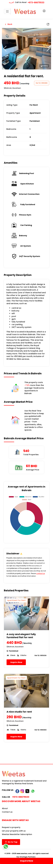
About (5, 808)
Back (9, 24)
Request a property (11, 827)
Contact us (7, 812)
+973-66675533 (36, 2)
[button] (48, 49)
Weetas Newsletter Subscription (17, 834)
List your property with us (14, 831)
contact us (40, 573)
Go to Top (12, 842)
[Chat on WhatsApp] (6, 846)
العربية (11, 2)
